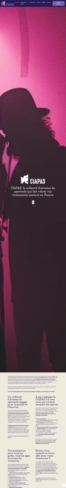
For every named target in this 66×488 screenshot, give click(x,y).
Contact (49, 2)
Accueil (17, 2)
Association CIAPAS (23, 3)
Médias (43, 2)
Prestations (32, 2)
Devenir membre (58, 3)
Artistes (39, 2)
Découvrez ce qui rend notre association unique (18, 436)
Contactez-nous (40, 478)
